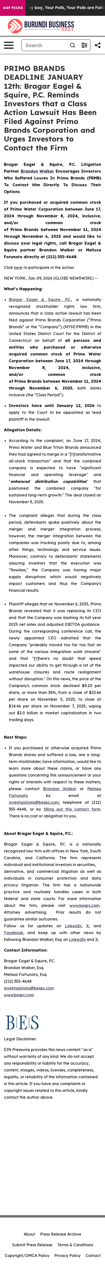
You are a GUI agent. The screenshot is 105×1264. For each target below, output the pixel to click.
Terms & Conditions (75, 1244)
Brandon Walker (59, 788)
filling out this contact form (72, 809)
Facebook (13, 932)
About (29, 1234)
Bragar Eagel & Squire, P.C (39, 299)
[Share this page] (97, 45)
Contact (93, 1255)
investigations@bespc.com (34, 802)
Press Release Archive (60, 1234)
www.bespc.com (84, 905)
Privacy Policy (67, 1255)
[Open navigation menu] (9, 45)
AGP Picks (13, 8)
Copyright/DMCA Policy (27, 1255)
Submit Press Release (32, 1244)
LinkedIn (73, 925)
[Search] (72, 45)
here (18, 267)
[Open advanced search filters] (84, 45)
